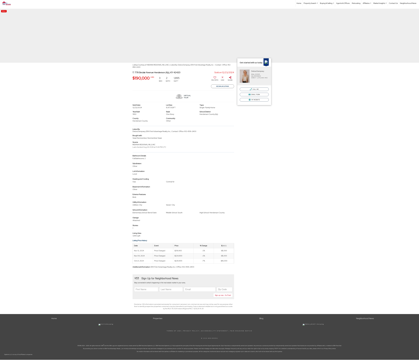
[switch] (215, 79)
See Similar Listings (222, 86)
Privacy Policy (191, 331)
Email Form (255, 94)
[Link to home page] (8, 3)
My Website (255, 99)
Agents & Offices (343, 3)
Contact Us (393, 3)
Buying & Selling (327, 4)
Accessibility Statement (214, 331)
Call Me (255, 89)
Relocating (356, 3)
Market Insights (380, 4)
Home (299, 3)
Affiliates (367, 4)
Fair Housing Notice (241, 331)
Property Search (311, 4)
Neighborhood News (408, 3)
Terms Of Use (174, 331)
